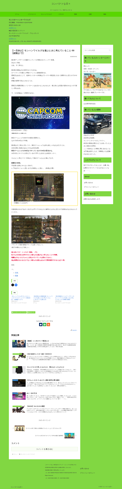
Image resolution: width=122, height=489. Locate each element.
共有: (16, 273)
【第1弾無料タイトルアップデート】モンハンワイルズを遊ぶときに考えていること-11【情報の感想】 (64, 298)
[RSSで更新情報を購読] (48, 324)
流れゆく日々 (32, 312)
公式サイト (12, 28)
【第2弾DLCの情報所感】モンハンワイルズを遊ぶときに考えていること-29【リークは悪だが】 (43, 298)
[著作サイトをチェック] (40, 324)
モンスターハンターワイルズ (19, 312)
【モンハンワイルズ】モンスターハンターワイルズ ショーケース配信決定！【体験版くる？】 (20, 298)
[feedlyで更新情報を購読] (44, 324)
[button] (109, 50)
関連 (16, 275)
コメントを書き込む (44, 449)
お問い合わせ (88, 182)
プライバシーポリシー (91, 187)
